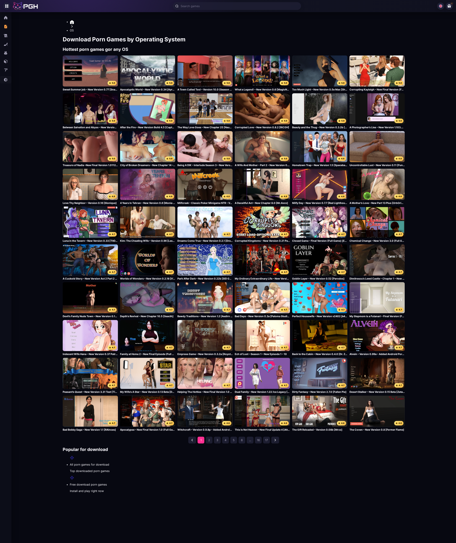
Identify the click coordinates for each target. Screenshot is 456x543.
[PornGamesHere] (25, 6)
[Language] (440, 6)
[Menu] (6, 6)
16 (258, 440)
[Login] (449, 6)
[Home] (237, 22)
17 (266, 440)
